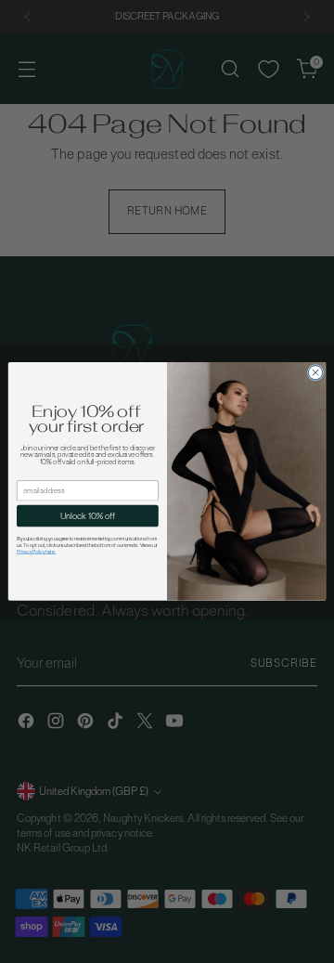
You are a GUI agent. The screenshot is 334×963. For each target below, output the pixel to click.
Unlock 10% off (87, 515)
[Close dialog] (315, 373)
